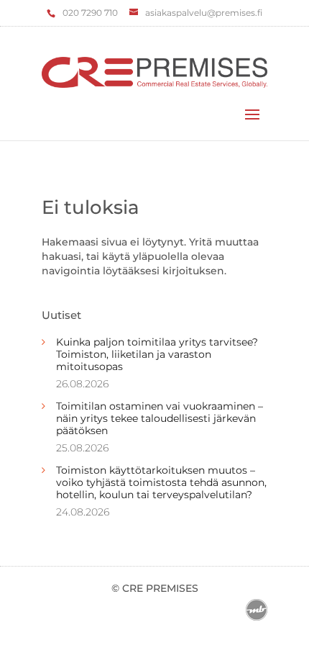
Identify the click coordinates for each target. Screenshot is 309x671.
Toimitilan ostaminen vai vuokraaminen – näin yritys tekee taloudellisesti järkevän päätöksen (159, 418)
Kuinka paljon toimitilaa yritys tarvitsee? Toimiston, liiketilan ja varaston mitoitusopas (157, 354)
